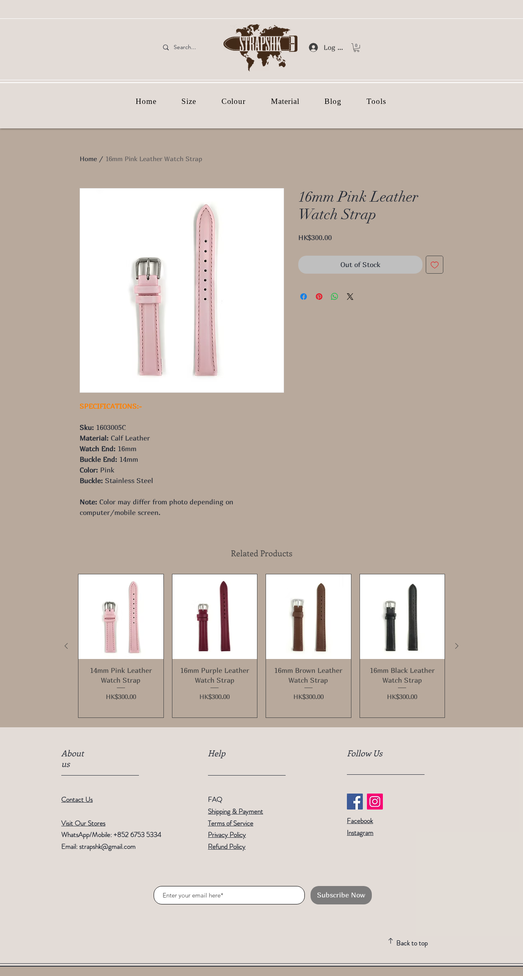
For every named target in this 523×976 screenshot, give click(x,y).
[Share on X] (350, 296)
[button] (356, 47)
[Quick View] (120, 616)
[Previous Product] (66, 646)
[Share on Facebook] (303, 296)
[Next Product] (457, 646)
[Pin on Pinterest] (319, 296)
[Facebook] (355, 802)
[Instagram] (375, 802)
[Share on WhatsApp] (335, 296)
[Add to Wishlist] (435, 265)
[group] (261, 645)
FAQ (215, 799)
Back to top (412, 943)
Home (88, 159)
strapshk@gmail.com (107, 846)
